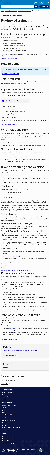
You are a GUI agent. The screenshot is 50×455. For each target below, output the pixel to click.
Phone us (3, 86)
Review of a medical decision (9, 58)
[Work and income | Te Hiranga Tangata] (41, 2)
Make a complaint (8, 353)
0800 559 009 (12, 328)
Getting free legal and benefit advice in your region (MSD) (20, 350)
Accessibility (5, 425)
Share (22, 376)
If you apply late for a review (10, 73)
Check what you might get (9, 405)
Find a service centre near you (9, 124)
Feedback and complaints (24, 11)
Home (2, 11)
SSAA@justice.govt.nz (21, 256)
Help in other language (8, 443)
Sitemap (4, 430)
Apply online (5, 410)
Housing (4, 399)
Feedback (6, 440)
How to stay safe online (8, 414)
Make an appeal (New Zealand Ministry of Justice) (15, 270)
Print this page (9, 376)
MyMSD (4, 412)
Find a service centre (9, 438)
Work (3, 394)
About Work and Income (11, 11)
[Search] (36, 6)
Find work (4, 407)
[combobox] (17, 6)
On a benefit (5, 397)
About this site (6, 423)
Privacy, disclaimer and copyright (11, 427)
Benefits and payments (8, 392)
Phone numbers (8, 436)
